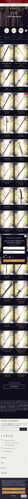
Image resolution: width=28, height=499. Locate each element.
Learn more (22, 485)
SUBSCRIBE (14, 260)
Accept (13, 489)
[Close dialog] (25, 236)
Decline (13, 492)
